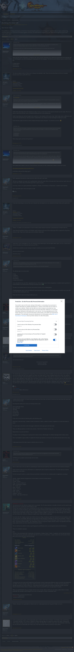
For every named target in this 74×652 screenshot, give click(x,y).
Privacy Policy (45, 350)
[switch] (55, 324)
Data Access (37, 350)
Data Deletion (29, 350)
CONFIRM (26, 345)
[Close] (62, 301)
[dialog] (37, 326)
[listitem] (37, 321)
